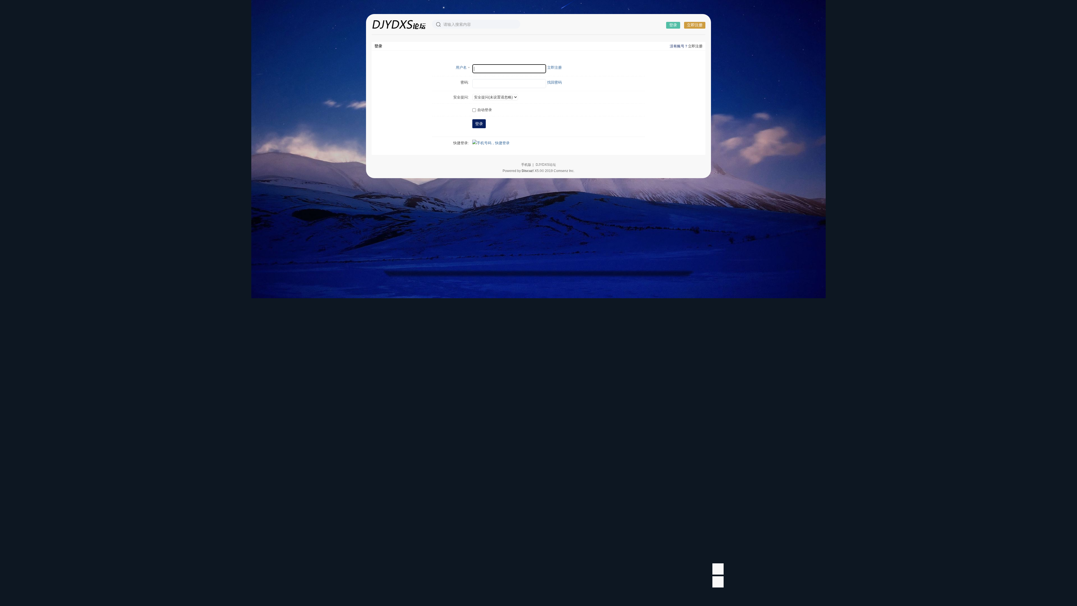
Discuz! (528, 171)
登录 (673, 25)
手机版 (526, 165)
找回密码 (554, 82)
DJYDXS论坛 (546, 165)
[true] (438, 24)
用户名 (461, 67)
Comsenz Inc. (564, 171)
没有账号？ (679, 46)
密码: (465, 82)
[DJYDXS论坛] (399, 24)
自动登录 (484, 110)
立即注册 (695, 25)
